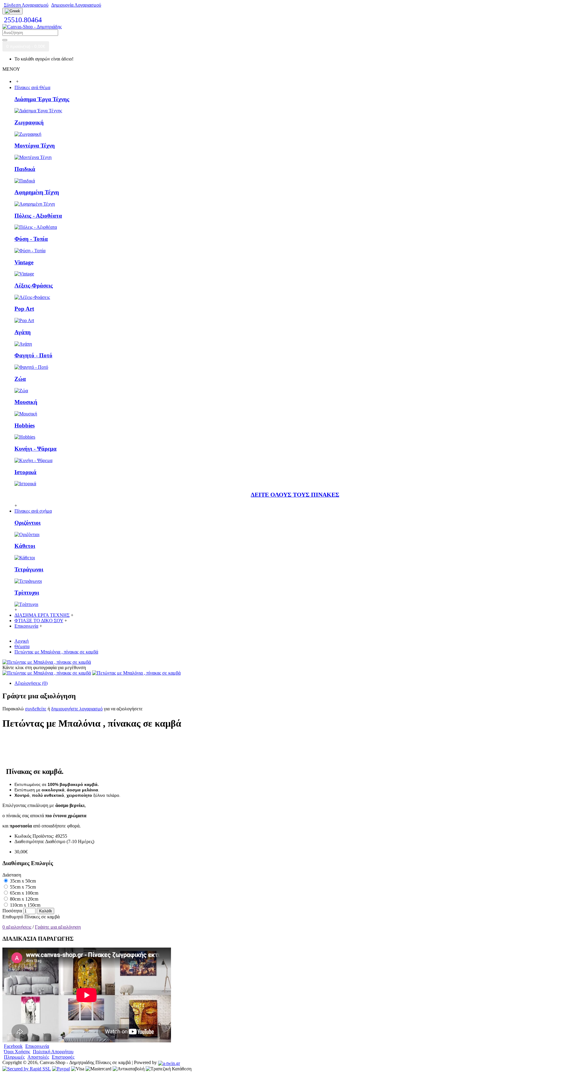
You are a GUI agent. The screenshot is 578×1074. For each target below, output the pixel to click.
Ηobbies (24, 425)
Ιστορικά (25, 472)
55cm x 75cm (22, 886)
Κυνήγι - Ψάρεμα (35, 448)
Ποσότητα (12, 910)
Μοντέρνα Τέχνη (34, 145)
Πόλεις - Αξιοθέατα (38, 216)
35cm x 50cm (22, 880)
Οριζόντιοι (27, 523)
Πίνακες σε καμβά (42, 916)
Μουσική (25, 402)
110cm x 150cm (24, 905)
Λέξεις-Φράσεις (33, 285)
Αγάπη (22, 332)
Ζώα (20, 379)
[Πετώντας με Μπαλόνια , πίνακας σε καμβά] (46, 662)
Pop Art (24, 309)
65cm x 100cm (23, 893)
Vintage (23, 262)
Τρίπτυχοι (26, 592)
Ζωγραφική (29, 122)
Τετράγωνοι (28, 569)
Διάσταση (11, 874)
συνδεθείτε (35, 708)
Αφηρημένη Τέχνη (36, 192)
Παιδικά (24, 169)
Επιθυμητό (12, 916)
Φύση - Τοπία (31, 239)
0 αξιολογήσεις (16, 927)
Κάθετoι (24, 546)
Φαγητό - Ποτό (33, 355)
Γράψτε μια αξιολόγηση (58, 927)
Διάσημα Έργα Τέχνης (41, 99)
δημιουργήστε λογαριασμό (77, 708)
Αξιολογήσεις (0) (31, 683)
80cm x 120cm (23, 899)
